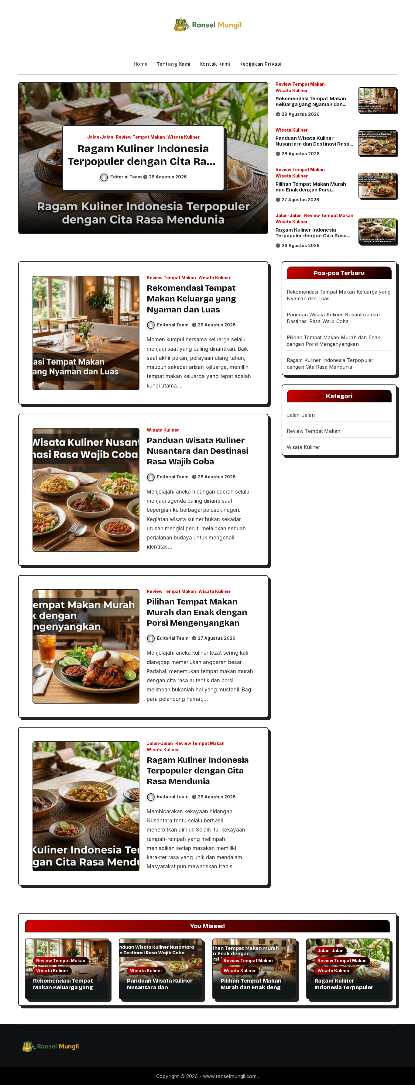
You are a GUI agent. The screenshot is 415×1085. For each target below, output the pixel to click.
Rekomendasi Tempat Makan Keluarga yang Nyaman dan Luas (311, 104)
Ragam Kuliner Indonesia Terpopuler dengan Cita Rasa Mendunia (143, 161)
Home (141, 64)
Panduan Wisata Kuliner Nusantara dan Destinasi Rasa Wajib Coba (312, 144)
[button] (257, 159)
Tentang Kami (173, 64)
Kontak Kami (215, 64)
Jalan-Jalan (100, 137)
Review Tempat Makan (140, 137)
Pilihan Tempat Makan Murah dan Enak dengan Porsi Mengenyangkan (311, 189)
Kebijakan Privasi (260, 64)
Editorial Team (126, 176)
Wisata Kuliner (183, 137)
